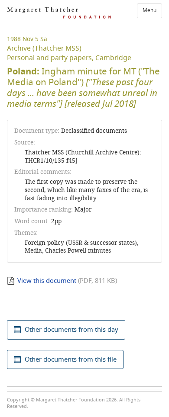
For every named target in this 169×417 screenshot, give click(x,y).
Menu (149, 10)
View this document (46, 280)
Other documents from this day (71, 329)
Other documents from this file (71, 359)
